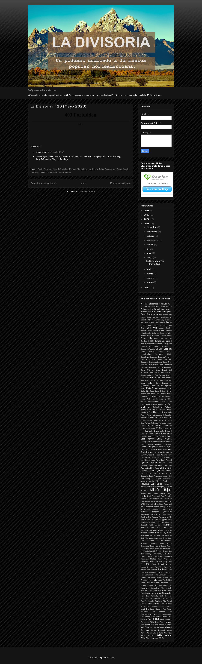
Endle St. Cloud (147, 391)
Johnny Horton (146, 442)
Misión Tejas (98, 169)
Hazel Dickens (158, 410)
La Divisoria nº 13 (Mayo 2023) (58, 106)
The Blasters (152, 569)
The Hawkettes (162, 583)
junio (149, 253)
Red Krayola (163, 522)
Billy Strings (160, 322)
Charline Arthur (165, 352)
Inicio (83, 183)
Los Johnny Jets (148, 473)
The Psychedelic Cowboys (151, 601)
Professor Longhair (150, 512)
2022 (147, 287)
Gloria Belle (161, 402)
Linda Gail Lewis (156, 465)
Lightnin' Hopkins (149, 462)
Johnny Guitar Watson (160, 439)
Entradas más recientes (43, 183)
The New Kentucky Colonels (154, 596)
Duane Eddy (154, 386)
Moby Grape (159, 493)
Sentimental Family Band (150, 546)
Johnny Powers (159, 442)
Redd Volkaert (155, 525)
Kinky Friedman (151, 450)
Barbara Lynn (146, 312)
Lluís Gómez (166, 468)
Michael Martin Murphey (80, 169)
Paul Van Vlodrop (158, 507)
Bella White (152, 314)
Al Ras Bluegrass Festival (154, 304)
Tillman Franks (162, 617)
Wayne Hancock (158, 630)
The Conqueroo (161, 575)
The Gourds (150, 583)
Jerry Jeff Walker (60, 169)
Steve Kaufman (155, 556)
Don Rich (154, 380)
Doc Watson (160, 375)
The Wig (153, 614)
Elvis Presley (152, 388)
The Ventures (158, 611)
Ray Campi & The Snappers (154, 520)
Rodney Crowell (155, 533)
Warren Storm (159, 627)
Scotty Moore (165, 543)
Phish (164, 509)
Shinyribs (158, 549)
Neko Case (145, 499)
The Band (163, 567)
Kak (142, 450)
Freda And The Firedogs (152, 399)
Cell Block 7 (166, 346)
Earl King (163, 386)
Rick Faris (153, 530)
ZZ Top (161, 638)
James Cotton (161, 423)
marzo (150, 273)
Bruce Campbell (153, 336)
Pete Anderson (153, 509)
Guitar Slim (162, 404)
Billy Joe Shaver (147, 322)
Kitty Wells (162, 450)
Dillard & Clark (166, 372)
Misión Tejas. (146, 493)
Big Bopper (163, 314)
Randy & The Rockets (149, 517)
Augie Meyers (166, 309)
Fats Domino (161, 394)
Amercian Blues (154, 306)
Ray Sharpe (152, 522)
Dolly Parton (150, 378)
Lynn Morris (162, 479)
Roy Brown (167, 533)
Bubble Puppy (166, 336)
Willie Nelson (46, 172)
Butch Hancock (157, 344)
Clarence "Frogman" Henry (161, 357)
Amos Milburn (166, 306)
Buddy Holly (146, 338)
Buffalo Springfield (163, 341)
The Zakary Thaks (148, 617)
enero (150, 282)
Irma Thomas (151, 417)
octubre (151, 236)
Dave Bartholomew (152, 367)
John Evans (154, 431)
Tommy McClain (147, 622)
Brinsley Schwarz (152, 333)
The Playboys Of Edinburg (160, 598)
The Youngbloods (165, 614)
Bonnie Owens (146, 330)
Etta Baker (151, 394)
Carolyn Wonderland (149, 346)
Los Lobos (162, 473)
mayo (150, 257)
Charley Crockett (164, 349)
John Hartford (166, 431)
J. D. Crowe (162, 417)
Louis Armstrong (155, 476)
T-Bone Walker (155, 561)
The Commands (147, 575)
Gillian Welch (152, 402)
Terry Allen (167, 562)
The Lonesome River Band (160, 590)
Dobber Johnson (147, 375)
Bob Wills (152, 327)
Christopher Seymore (152, 354)
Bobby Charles (165, 328)
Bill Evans (155, 317)
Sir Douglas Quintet (160, 551)
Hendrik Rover (160, 412)
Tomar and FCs (165, 619)
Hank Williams (166, 407)
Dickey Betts (154, 372)
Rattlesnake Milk (165, 517)
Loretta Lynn (154, 471)
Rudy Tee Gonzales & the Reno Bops (156, 538)
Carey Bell (168, 344)
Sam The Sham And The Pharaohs (156, 541)
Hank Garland (153, 407)
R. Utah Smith (165, 514)
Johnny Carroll (158, 436)
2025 (147, 215)
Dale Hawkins (157, 365)
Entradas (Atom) (87, 191)
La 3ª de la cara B (163, 452)
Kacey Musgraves (149, 447)
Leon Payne (155, 460)
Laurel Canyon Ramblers (161, 457)
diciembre (152, 227)
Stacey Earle (161, 554)
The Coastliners (165, 572)
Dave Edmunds (166, 367)
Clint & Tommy (148, 359)
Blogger (110, 657)
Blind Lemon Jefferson (157, 325)
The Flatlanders (155, 580)
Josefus (168, 444)
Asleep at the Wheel (150, 309)
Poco (170, 509)
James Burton (150, 423)
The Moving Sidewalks (161, 593)
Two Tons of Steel (157, 625)
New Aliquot (154, 499)
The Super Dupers (153, 609)
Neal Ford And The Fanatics (159, 496)
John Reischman (163, 433)
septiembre (153, 240)
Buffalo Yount (146, 344)
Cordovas (153, 362)
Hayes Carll (146, 410)
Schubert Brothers (149, 543)
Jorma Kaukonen (155, 444)
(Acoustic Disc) (57, 152)
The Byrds (163, 569)
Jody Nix (168, 428)
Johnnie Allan (146, 436)
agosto (150, 244)
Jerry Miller (150, 428)
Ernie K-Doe (160, 391)
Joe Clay (144, 431)
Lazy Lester (145, 460)
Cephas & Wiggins (148, 349)
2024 (147, 219)
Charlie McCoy (147, 352)
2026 (147, 210)
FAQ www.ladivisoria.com (42, 90)
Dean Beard (161, 370)
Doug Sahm (147, 383)
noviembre (152, 231)
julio (149, 249)
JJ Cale (159, 428)
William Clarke (152, 633)
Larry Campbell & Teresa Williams (154, 455)
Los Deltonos (166, 471)
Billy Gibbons (166, 320)
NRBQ (143, 504)
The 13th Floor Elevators (154, 564)
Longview (144, 471)
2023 (147, 223)
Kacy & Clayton (165, 447)
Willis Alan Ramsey (62, 172)
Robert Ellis (162, 530)
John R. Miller (147, 433)
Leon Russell (166, 460)
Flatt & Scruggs (154, 396)
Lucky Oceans (151, 479)
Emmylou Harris (165, 388)
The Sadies (154, 604)
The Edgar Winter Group (157, 577)
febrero (151, 278)
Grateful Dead (151, 404)
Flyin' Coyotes (166, 396)
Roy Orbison (166, 535)
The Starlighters (153, 606)
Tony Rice (159, 622)
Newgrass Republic (164, 501)
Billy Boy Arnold (154, 320)
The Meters (145, 593)
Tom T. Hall (153, 619)
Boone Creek (158, 330)
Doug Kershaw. (165, 380)
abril (149, 269)
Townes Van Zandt (113, 169)
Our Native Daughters (154, 504)
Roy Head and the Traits (151, 535)
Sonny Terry (151, 554)
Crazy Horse (162, 362)
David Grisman (44, 169)
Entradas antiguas (120, 183)
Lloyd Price (154, 468)
